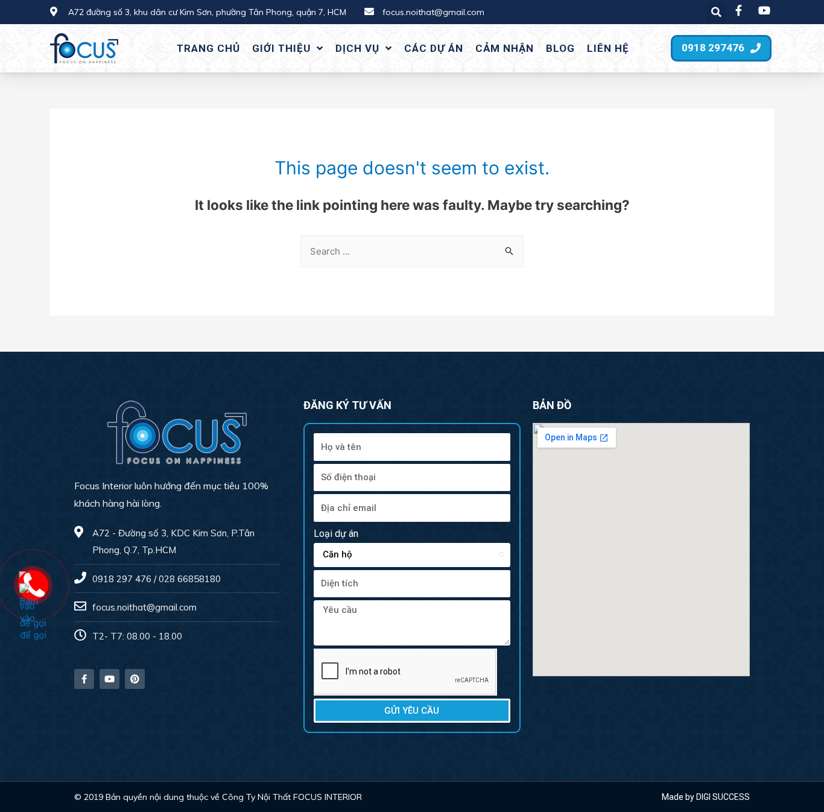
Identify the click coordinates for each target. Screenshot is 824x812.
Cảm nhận (504, 48)
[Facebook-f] (84, 679)
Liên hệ (608, 48)
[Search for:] (412, 251)
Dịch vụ (357, 48)
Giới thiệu (281, 48)
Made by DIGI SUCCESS (706, 797)
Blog (560, 48)
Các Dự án (433, 48)
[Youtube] (109, 679)
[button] (721, 48)
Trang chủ (208, 48)
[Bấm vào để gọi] (34, 612)
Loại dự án (336, 533)
